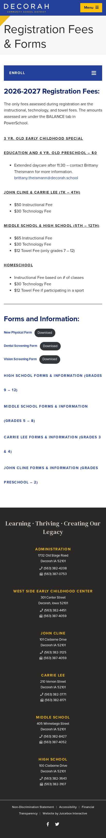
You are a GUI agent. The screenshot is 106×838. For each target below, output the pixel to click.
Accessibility (68, 807)
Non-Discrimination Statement (33, 807)
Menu (89, 7)
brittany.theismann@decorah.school (46, 177)
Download (45, 333)
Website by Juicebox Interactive (65, 813)
